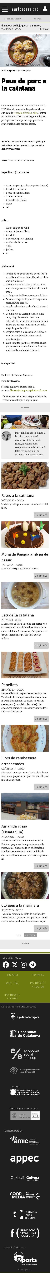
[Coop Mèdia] (25, 1197)
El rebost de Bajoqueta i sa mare (20, 25)
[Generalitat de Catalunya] (25, 1036)
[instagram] (23, 966)
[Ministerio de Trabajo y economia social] (25, 1118)
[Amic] (25, 1142)
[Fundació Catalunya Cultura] (25, 1234)
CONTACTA (37, 975)
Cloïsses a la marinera (20, 905)
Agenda (37, 19)
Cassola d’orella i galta (26, 112)
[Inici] (25, 9)
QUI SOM (12, 975)
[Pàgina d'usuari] (45, 10)
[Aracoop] (25, 1055)
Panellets (9, 684)
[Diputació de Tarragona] (25, 1018)
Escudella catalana (17, 615)
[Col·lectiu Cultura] (25, 1179)
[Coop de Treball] (25, 1073)
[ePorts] (25, 1259)
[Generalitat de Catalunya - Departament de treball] (25, 1095)
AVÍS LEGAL (12, 983)
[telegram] (32, 966)
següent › (30, 935)
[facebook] (5, 966)
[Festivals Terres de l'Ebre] (25, 1216)
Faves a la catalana (17, 495)
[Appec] (25, 1160)
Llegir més (41, 515)
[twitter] (14, 966)
